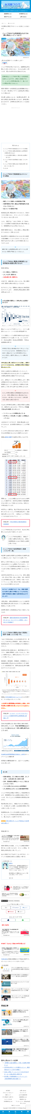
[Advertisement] (15, 124)
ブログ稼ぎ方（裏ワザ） (8, 1097)
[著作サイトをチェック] (10, 878)
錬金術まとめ (23, 1099)
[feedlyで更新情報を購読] (12, 878)
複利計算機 (8, 437)
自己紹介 (8, 1090)
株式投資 (11, 900)
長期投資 (17, 900)
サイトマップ (23, 1092)
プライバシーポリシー (8, 1092)
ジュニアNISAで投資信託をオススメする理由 (16, 148)
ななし (11, 863)
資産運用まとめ (23, 1097)
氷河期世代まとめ (8, 1101)
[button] (20, 911)
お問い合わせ (23, 1090)
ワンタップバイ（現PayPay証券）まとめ (23, 1102)
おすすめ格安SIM (23, 1094)
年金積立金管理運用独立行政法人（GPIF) (13, 754)
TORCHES (4, 959)
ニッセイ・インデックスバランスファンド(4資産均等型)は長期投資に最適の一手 (15, 716)
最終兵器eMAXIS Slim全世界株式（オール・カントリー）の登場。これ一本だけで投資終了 (15, 620)
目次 (13, 145)
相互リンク (8, 1094)
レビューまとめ (8, 1099)
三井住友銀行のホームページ (13, 697)
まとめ (6, 168)
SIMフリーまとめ (15, 1105)
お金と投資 (5, 900)
